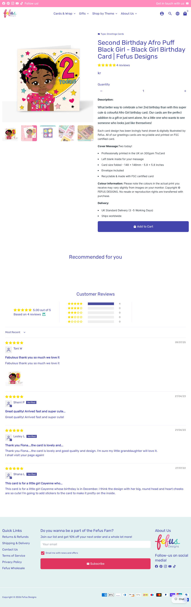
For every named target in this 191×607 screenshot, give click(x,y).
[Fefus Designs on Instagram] (12, 3)
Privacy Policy (12, 562)
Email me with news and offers (62, 553)
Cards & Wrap (65, 13)
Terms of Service (13, 555)
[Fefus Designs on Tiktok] (21, 3)
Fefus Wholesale (13, 568)
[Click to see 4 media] (67, 133)
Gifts (84, 13)
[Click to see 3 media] (48, 133)
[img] (14, 343)
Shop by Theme (105, 13)
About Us (129, 13)
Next (88, 76)
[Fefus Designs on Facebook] (3, 3)
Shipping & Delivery (16, 543)
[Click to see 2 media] (29, 133)
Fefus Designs (29, 597)
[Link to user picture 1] (14, 377)
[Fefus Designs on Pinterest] (8, 3)
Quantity (104, 84)
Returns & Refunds (15, 537)
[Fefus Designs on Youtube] (17, 3)
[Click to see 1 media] (10, 133)
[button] (107, 65)
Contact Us (10, 549)
